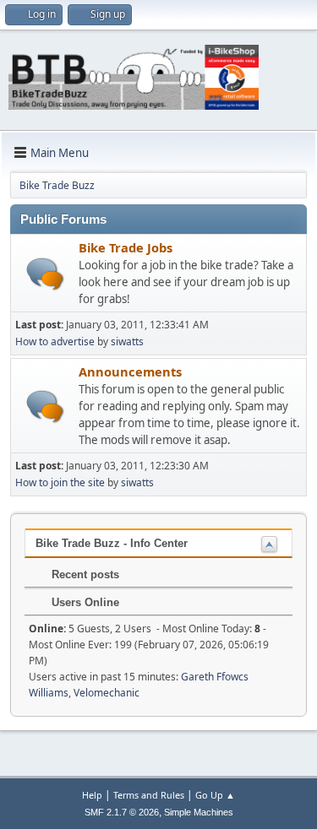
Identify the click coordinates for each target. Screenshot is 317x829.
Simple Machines (198, 812)
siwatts (127, 341)
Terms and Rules (148, 794)
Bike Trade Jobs (125, 247)
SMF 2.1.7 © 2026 (122, 812)
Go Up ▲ (215, 794)
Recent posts (83, 574)
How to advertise (55, 341)
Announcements (130, 371)
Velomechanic (106, 692)
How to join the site (60, 482)
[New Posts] (45, 274)
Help (92, 794)
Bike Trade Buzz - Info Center (112, 543)
